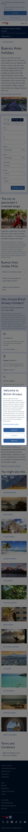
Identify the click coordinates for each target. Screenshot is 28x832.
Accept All (14, 430)
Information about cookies (11, 424)
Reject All (14, 440)
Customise (14, 435)
